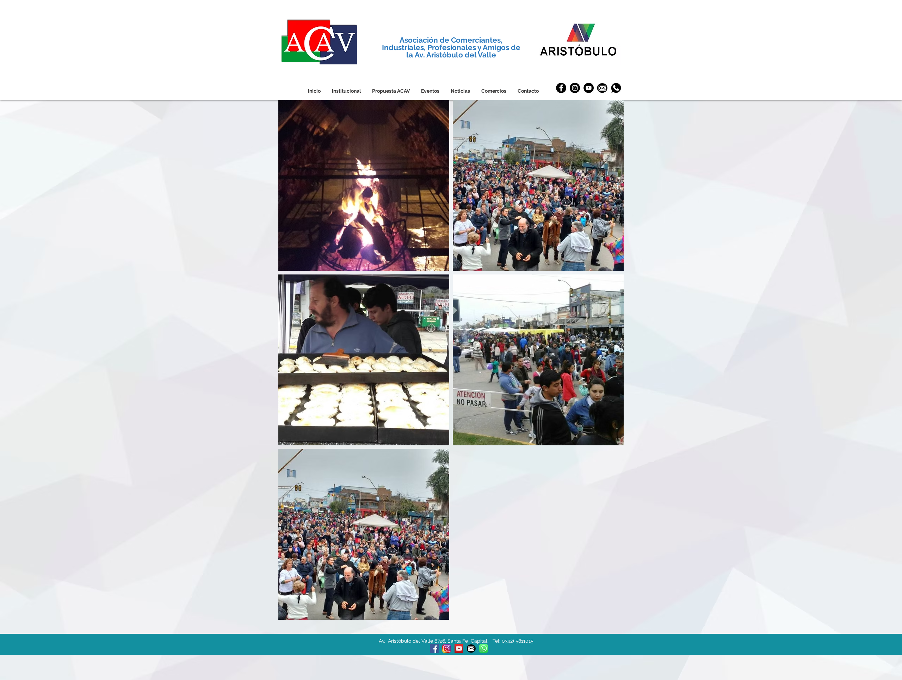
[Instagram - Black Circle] (575, 88)
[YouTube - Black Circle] (588, 88)
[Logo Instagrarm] (446, 648)
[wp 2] (616, 88)
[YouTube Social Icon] (459, 648)
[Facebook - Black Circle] (561, 88)
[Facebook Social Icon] (434, 648)
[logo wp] (483, 648)
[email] (602, 88)
